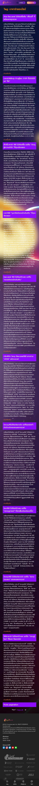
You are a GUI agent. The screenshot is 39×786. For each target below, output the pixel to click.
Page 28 (20, 710)
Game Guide (6, 740)
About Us (5, 738)
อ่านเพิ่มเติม (7, 73)
